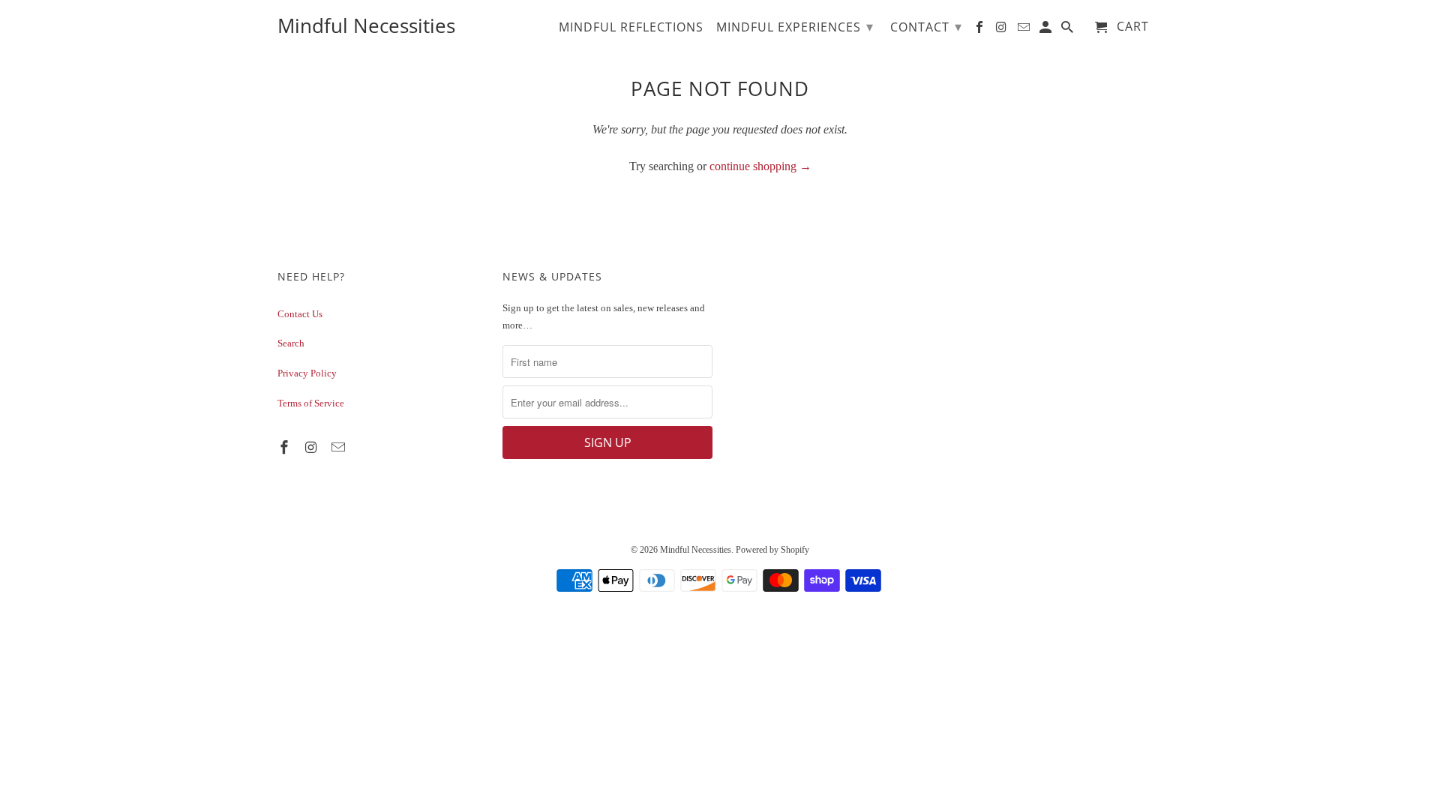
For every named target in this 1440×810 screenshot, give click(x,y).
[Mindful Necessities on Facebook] (286, 447)
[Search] (1068, 30)
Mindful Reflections (631, 27)
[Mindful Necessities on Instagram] (312, 447)
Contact (926, 26)
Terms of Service (311, 403)
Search (291, 343)
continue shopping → (761, 166)
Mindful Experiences (795, 26)
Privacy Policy (307, 373)
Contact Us (300, 314)
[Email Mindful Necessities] (340, 447)
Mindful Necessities (695, 549)
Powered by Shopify (772, 549)
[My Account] (1047, 30)
